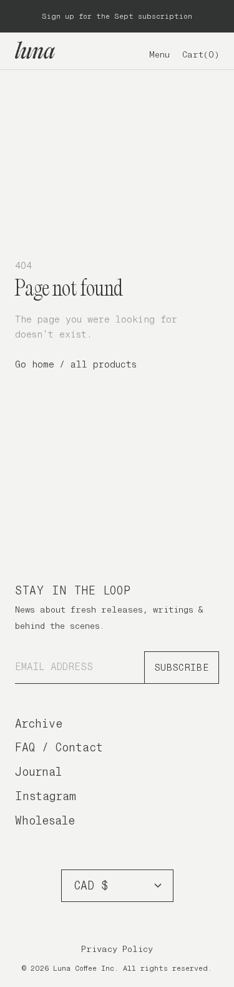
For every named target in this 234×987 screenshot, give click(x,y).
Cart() (200, 54)
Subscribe (181, 667)
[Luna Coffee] (35, 50)
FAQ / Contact (59, 747)
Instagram (45, 796)
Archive (38, 723)
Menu (159, 54)
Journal (38, 771)
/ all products (98, 364)
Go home (34, 364)
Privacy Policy (117, 949)
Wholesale (45, 820)
